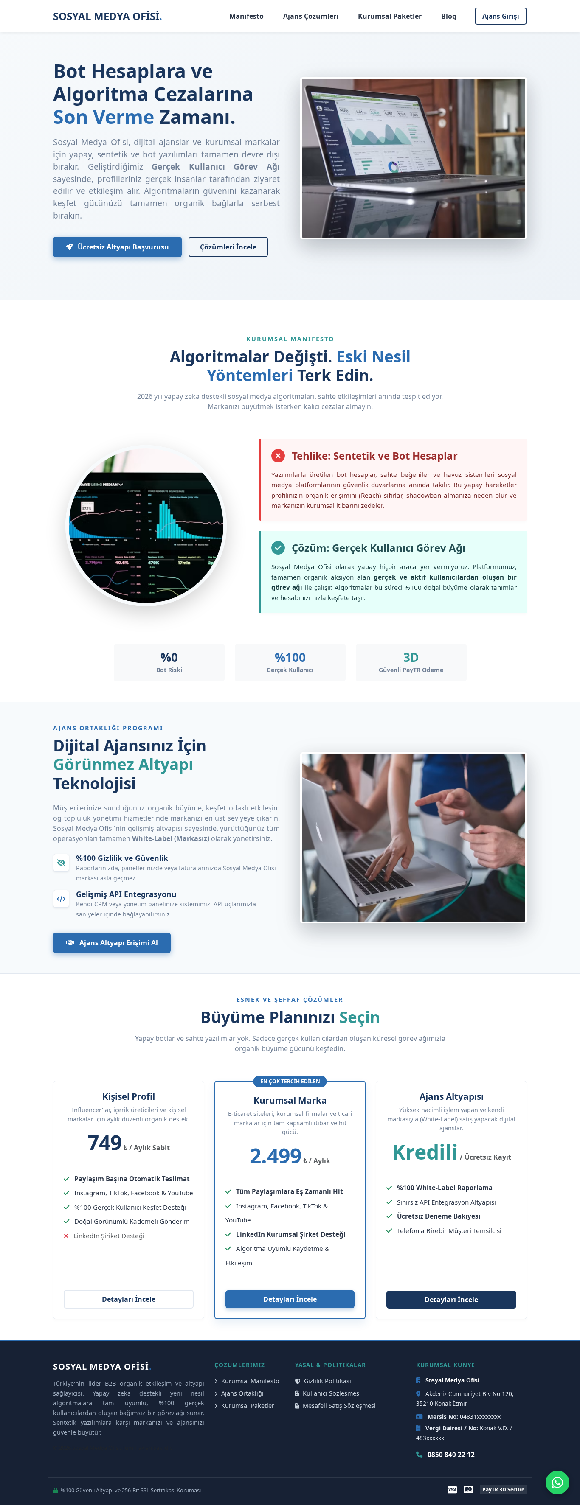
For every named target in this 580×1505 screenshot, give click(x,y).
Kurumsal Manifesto (249, 1381)
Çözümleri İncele (228, 247)
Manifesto (246, 16)
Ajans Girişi (500, 16)
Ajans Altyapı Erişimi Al (118, 942)
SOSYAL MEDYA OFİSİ (107, 16)
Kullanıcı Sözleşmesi (331, 1393)
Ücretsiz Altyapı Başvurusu (122, 247)
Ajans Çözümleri (310, 16)
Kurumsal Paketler (390, 16)
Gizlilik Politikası (326, 1381)
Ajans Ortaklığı (242, 1393)
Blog (448, 16)
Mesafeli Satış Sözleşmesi (338, 1405)
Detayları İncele (128, 1299)
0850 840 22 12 (450, 1454)
